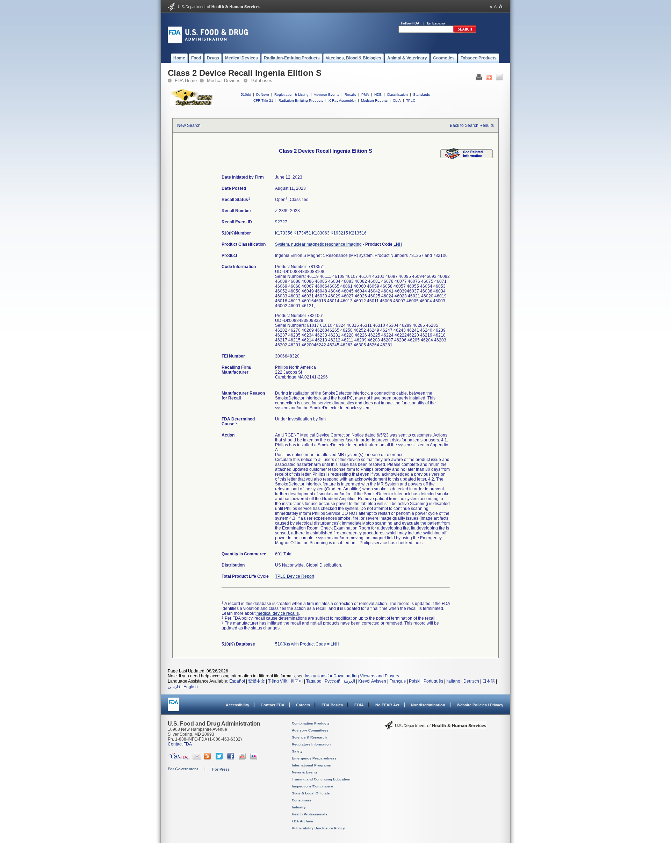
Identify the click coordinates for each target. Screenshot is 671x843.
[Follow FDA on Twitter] (220, 758)
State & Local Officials (311, 793)
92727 (281, 221)
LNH (398, 244)
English (190, 686)
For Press (221, 769)
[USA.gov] (179, 758)
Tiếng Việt (277, 681)
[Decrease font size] (491, 6)
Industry (299, 807)
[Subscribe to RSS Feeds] (208, 758)
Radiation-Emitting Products (301, 100)
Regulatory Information (311, 744)
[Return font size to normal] (495, 6)
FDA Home (186, 80)
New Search (189, 125)
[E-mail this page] (499, 79)
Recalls (350, 94)
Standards (421, 94)
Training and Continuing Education (321, 779)
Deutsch (471, 681)
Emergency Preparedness (314, 758)
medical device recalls (278, 613)
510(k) (246, 94)
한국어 (296, 681)
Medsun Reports (374, 100)
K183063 (321, 233)
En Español (436, 23)
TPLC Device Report (294, 576)
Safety (297, 751)
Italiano (453, 681)
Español (237, 681)
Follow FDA (410, 23)
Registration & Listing (291, 94)
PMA (365, 94)
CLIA (397, 100)
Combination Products (311, 723)
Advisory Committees (310, 730)
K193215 (339, 233)
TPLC (410, 100)
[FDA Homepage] (173, 707)
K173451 (302, 233)
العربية (349, 681)
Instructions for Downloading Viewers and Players (352, 675)
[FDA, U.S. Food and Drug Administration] (208, 41)
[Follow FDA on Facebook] (231, 758)
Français (397, 681)
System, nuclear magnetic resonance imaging (318, 244)
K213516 (358, 233)
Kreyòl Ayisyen (372, 681)
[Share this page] (489, 79)
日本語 (488, 681)
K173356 (284, 233)
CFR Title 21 (263, 100)
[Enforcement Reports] (466, 158)
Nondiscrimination (428, 705)
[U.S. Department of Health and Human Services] (214, 9)
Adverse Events (326, 94)
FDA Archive (302, 821)
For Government (183, 769)
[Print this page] (479, 79)
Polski (414, 681)
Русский (332, 681)
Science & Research (309, 737)
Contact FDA (272, 705)
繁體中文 (256, 681)
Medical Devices (223, 80)
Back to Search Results (472, 125)
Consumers (301, 800)
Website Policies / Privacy (480, 705)
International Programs (311, 765)
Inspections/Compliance (312, 786)
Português (433, 681)
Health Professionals (309, 814)
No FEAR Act (387, 705)
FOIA (359, 705)
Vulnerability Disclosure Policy (318, 828)
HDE (378, 94)
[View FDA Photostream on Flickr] (254, 758)
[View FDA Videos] (243, 758)
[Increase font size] (501, 6)
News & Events (305, 772)
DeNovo (262, 94)
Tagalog (314, 681)
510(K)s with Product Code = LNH (307, 644)
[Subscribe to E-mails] (197, 758)
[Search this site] (464, 31)
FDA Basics (332, 705)
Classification (397, 94)
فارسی (174, 686)
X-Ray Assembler (342, 100)
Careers (303, 705)
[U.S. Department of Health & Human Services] (435, 727)
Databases (261, 80)
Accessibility (237, 705)
